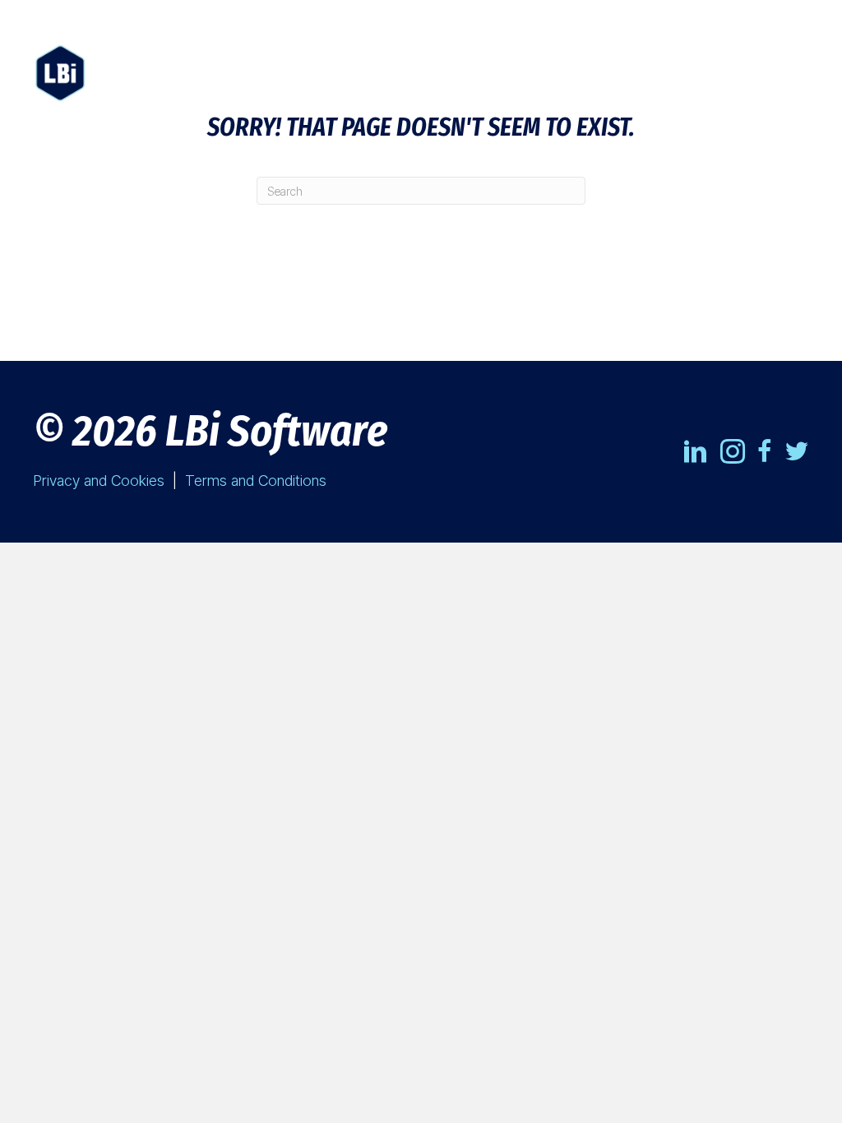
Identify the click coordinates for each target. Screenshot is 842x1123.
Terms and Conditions (255, 480)
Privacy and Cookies (98, 480)
